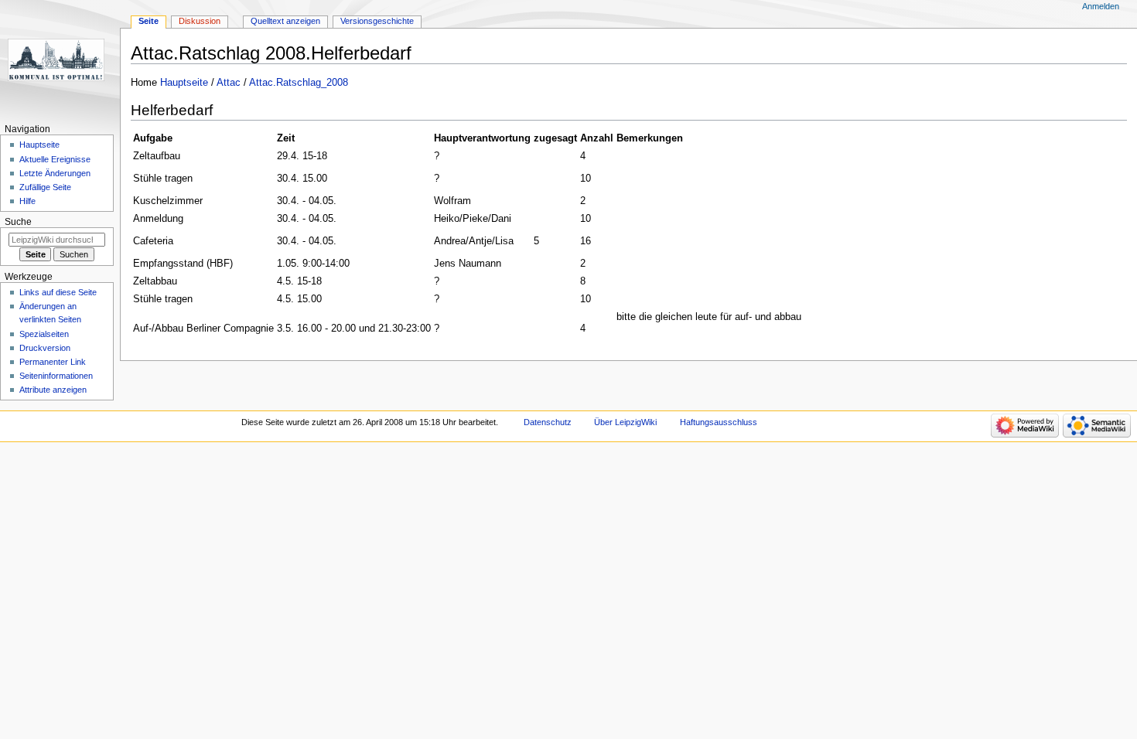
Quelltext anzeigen (285, 21)
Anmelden (1100, 6)
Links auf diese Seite (58, 292)
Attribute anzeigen (53, 389)
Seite (148, 21)
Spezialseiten (44, 334)
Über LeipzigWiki (625, 422)
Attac (229, 82)
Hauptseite (184, 82)
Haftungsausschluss (718, 422)
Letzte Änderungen (54, 173)
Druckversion (44, 347)
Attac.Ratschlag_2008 (298, 82)
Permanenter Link (52, 361)
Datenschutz (548, 422)
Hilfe (27, 201)
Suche (18, 221)
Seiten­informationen (56, 375)
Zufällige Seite (45, 187)
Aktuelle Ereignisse (54, 159)
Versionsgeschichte (377, 21)
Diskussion (199, 21)
